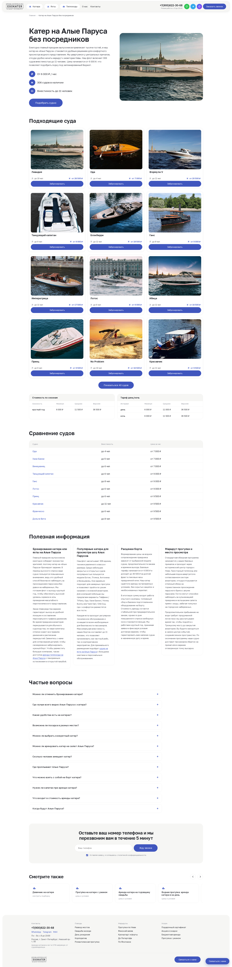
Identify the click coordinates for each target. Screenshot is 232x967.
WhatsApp (36, 932)
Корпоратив (81, 938)
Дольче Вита (39, 519)
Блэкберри (97, 235)
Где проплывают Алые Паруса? (95, 766)
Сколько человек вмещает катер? (95, 756)
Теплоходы (71, 6)
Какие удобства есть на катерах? (95, 715)
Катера (36, 6)
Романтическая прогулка (87, 942)
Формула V (156, 171)
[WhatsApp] (186, 6)
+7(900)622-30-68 (171, 5)
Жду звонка (145, 848)
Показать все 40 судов (116, 385)
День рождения (82, 934)
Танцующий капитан (44, 235)
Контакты (95, 6)
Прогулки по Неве (127, 927)
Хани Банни (38, 459)
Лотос (94, 298)
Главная (32, 15)
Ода (92, 171)
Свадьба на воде (83, 931)
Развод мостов (82, 927)
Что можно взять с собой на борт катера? (95, 777)
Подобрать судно (45, 102)
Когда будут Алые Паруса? (95, 808)
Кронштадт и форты (128, 934)
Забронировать (57, 184)
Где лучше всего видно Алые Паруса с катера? (95, 704)
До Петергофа (125, 938)
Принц (35, 361)
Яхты (53, 6)
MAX (55, 932)
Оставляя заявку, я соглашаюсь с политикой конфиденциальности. (118, 855)
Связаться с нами (187, 959)
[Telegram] (193, 6)
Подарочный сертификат (174, 927)
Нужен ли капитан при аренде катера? (95, 787)
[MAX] (199, 6)
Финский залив (125, 931)
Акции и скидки (169, 931)
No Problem (97, 361)
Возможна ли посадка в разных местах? (95, 725)
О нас (85, 6)
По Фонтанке (124, 942)
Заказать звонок (214, 6)
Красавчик (155, 361)
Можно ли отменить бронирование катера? (95, 694)
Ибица (153, 298)
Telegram (47, 932)
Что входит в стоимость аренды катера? (95, 798)
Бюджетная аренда (171, 934)
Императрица (40, 298)
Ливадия (37, 171)
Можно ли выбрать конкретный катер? (95, 735)
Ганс (152, 235)
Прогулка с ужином (171, 938)
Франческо (38, 511)
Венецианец (39, 466)
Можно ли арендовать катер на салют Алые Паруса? (95, 746)
